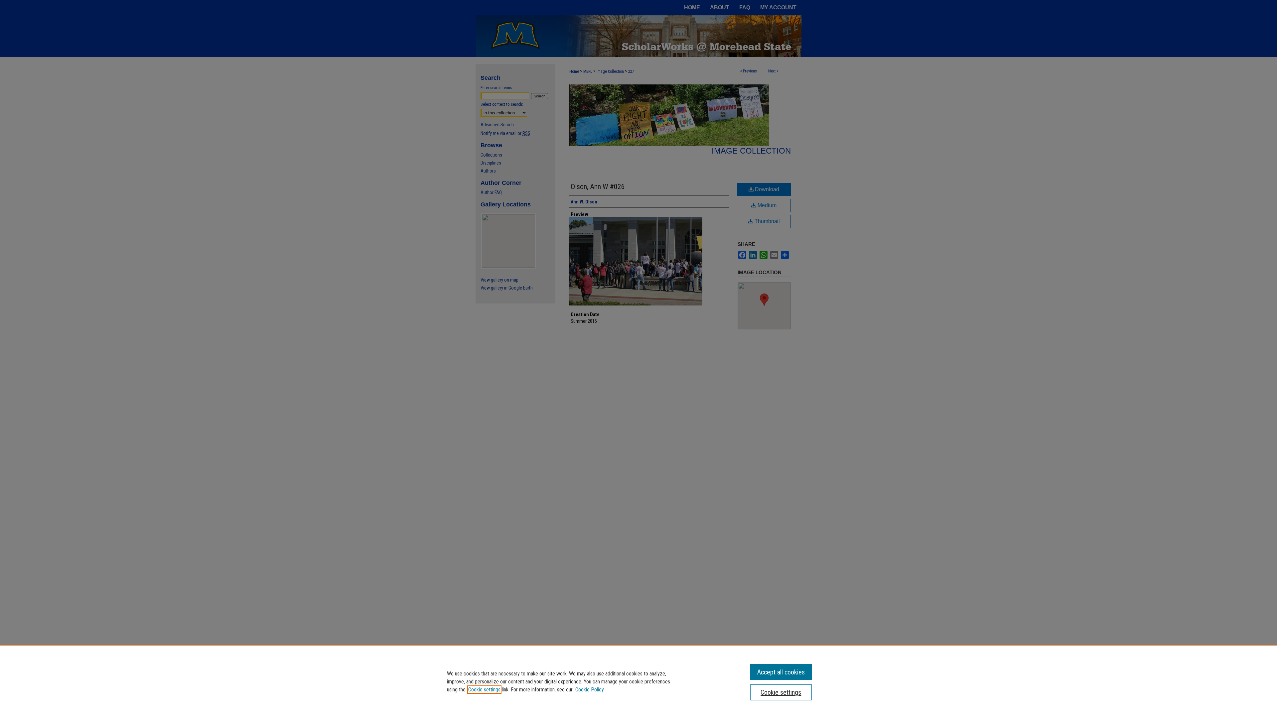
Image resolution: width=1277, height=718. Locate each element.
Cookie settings (484, 689)
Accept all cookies (781, 672)
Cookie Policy (589, 689)
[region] (638, 681)
